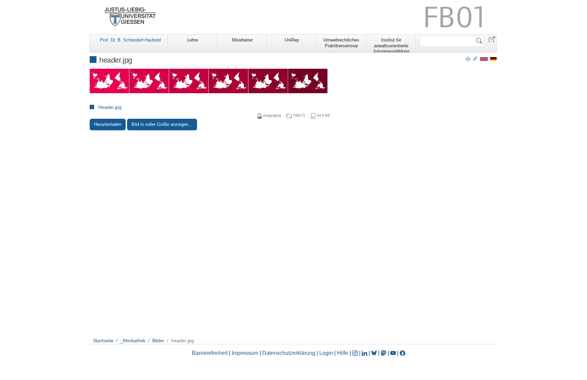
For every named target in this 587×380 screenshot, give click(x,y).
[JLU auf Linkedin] (365, 353)
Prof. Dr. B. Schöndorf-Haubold (130, 40)
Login (326, 353)
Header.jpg (110, 107)
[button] (492, 39)
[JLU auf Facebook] (402, 353)
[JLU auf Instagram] (355, 353)
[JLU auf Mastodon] (384, 353)
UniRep (292, 40)
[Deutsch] (493, 58)
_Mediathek (132, 340)
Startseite (103, 340)
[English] (484, 58)
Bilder (158, 340)
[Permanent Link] (475, 58)
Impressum (245, 353)
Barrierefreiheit (210, 353)
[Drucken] (468, 58)
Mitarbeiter (242, 40)
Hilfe (342, 353)
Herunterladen (107, 124)
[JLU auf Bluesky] (374, 353)
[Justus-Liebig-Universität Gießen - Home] (130, 16)
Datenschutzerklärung (288, 353)
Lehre (192, 40)
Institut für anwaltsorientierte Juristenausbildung (391, 44)
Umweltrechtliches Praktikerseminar (341, 42)
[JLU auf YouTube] (393, 353)
